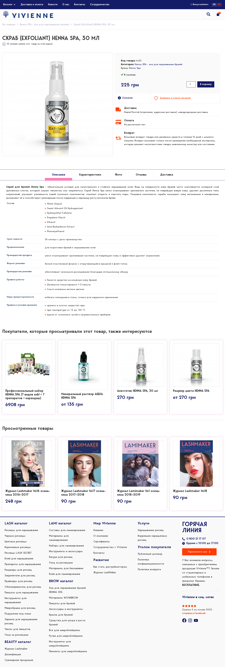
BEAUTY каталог (18, 642)
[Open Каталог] (14, 4)
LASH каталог (16, 523)
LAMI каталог (60, 523)
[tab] (58, 175)
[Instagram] (190, 620)
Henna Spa (135, 68)
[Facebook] (184, 620)
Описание (127, 98)
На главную (8, 24)
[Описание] (119, 97)
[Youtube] (196, 620)
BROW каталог (61, 581)
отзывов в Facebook (194, 613)
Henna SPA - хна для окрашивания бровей (44, 24)
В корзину (206, 84)
